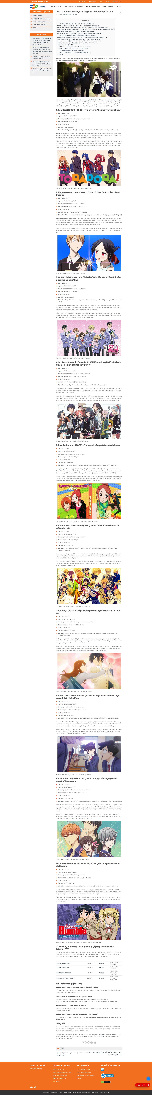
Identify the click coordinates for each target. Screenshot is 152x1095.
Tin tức (101, 1)
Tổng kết (60, 54)
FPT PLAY (119, 6)
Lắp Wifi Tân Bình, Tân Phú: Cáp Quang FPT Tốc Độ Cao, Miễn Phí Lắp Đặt (41, 64)
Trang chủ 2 (82, 1)
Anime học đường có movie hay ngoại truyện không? (75, 52)
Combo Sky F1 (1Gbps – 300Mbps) (65, 978)
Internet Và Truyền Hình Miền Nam (72, 1092)
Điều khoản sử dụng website (85, 1075)
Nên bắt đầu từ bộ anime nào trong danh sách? (73, 48)
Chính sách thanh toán (84, 1072)
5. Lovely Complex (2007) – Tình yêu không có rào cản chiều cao (75, 31)
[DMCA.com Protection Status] (106, 1082)
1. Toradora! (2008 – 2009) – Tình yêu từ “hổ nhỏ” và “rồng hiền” (75, 23)
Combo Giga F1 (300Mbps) (63, 972)
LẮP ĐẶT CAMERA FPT (108, 6)
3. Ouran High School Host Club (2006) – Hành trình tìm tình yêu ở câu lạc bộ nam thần (82, 27)
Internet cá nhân (56, 6)
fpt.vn (102, 1036)
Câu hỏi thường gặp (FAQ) (65, 45)
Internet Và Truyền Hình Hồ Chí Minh (52, 1092)
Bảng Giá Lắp (117, 1)
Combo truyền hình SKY (62, 967)
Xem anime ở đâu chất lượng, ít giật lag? (71, 50)
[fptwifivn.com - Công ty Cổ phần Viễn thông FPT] (37, 6)
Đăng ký (101, 963)
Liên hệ (108, 1)
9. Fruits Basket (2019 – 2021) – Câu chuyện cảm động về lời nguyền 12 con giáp (80, 39)
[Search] (121, 13)
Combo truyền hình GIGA (62, 963)
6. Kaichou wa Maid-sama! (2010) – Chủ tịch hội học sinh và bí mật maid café (79, 33)
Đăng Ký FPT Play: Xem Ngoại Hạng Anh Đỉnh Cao (41, 57)
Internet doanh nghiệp (93, 6)
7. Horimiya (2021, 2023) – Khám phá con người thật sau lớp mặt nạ (76, 35)
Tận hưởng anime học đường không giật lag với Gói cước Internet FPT (77, 43)
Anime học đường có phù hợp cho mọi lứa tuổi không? (75, 47)
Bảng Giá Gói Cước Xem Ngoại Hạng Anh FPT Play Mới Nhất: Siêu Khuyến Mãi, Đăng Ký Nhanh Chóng (41, 41)
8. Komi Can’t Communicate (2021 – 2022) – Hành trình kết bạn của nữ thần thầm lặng (82, 37)
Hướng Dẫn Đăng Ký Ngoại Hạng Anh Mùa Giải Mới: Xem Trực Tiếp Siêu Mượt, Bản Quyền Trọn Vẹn (42, 50)
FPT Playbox (36, 28)
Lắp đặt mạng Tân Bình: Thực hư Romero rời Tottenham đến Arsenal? (42, 71)
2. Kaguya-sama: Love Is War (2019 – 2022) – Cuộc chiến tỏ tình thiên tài (78, 25)
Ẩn (88, 20)
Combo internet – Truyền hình (73, 6)
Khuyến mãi (92, 1)
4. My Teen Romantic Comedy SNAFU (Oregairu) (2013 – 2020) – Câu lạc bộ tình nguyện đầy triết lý (86, 29)
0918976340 (38, 1069)
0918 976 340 (43, 1)
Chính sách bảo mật (83, 1069)
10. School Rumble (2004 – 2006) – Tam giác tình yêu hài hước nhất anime (78, 41)
